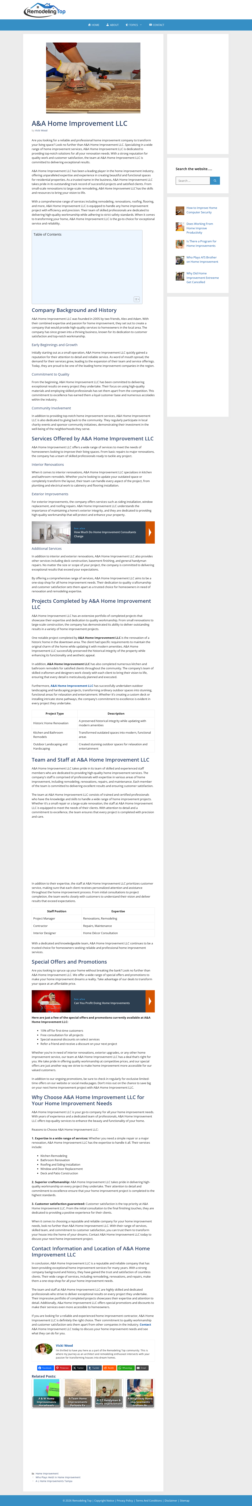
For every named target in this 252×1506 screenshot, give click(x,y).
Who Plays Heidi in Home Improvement (58, 1477)
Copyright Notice (104, 1500)
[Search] (215, 181)
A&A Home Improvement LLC (72, 686)
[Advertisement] (166, 9)
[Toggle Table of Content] (135, 299)
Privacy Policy (125, 1500)
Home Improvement (47, 1473)
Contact (145, 1324)
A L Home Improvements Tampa (54, 1481)
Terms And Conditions (149, 1500)
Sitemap (184, 1500)
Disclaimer (171, 1500)
